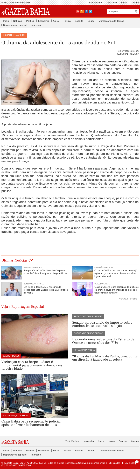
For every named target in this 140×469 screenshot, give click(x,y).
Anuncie (123, 441)
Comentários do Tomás (111, 20)
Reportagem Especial (14, 25)
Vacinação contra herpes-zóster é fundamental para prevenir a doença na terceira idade (31, 365)
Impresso (36, 25)
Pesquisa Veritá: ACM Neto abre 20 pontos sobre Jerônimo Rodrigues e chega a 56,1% (45, 272)
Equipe (111, 441)
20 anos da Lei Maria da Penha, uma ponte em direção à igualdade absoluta (104, 358)
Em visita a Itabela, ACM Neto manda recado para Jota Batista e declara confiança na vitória (46, 290)
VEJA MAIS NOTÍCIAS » (129, 299)
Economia (43, 20)
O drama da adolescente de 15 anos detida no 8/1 (58, 42)
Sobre (124, 2)
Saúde (91, 20)
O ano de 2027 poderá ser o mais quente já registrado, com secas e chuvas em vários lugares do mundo (115, 273)
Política (30, 20)
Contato (135, 2)
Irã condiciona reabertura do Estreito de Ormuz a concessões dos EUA (103, 341)
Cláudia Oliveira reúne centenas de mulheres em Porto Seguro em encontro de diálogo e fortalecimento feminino (116, 290)
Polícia (67, 20)
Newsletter (112, 2)
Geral (56, 20)
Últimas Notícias (14, 260)
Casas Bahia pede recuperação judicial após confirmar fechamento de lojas (31, 423)
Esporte (79, 20)
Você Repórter (95, 2)
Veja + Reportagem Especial (22, 307)
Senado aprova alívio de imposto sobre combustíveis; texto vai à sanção (102, 324)
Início (6, 20)
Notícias (17, 20)
